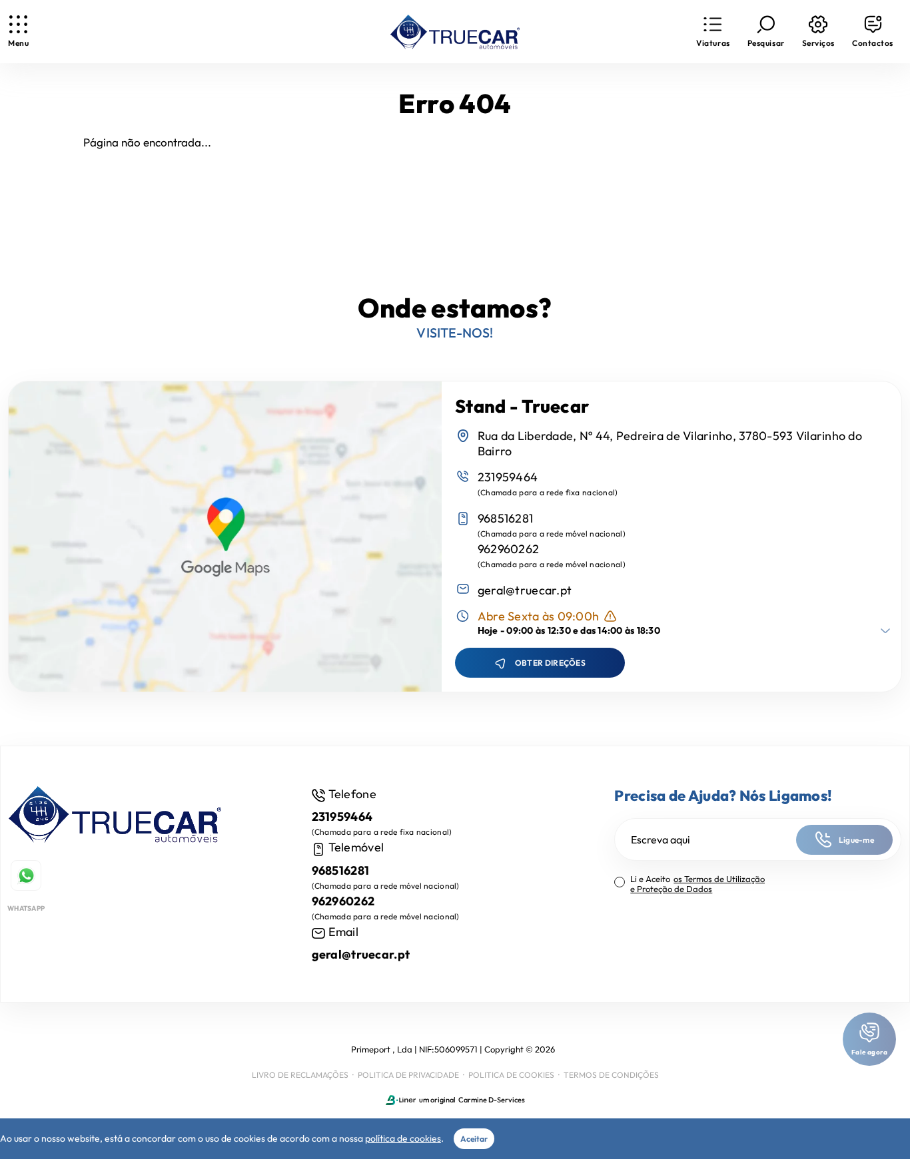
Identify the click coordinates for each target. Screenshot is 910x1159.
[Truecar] (115, 816)
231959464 (508, 477)
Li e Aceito (697, 884)
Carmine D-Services (491, 1099)
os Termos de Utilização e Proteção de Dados (697, 883)
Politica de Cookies (511, 1075)
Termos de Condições (611, 1075)
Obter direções (550, 663)
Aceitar (474, 1139)
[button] (713, 31)
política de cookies (403, 1138)
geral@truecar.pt (525, 590)
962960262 (509, 549)
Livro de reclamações (300, 1075)
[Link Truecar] (455, 32)
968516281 (506, 518)
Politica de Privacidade (408, 1075)
